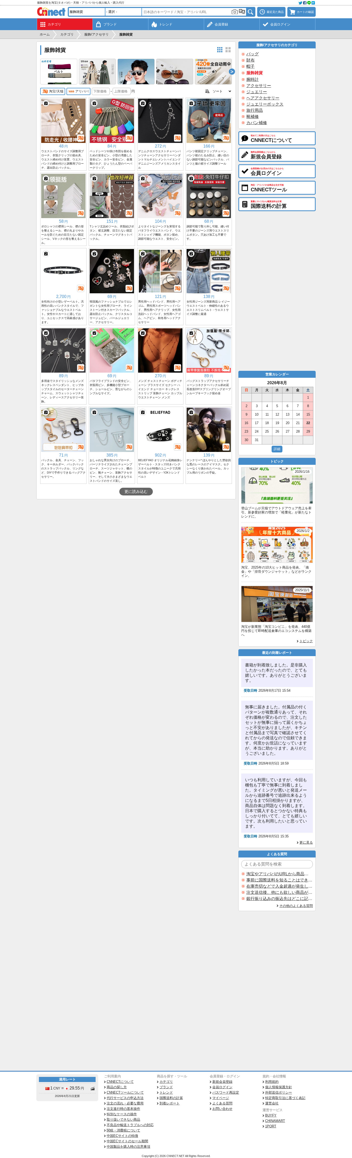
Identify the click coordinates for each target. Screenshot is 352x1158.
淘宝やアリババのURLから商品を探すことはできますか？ (279, 874)
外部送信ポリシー (278, 1092)
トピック (306, 641)
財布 (250, 60)
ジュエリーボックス (264, 104)
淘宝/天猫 (56, 91)
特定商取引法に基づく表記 (285, 1098)
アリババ (82, 91)
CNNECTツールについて (125, 1092)
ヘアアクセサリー (262, 98)
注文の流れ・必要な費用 (125, 1103)
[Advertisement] (136, 538)
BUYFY (270, 1115)
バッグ (252, 54)
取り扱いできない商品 (123, 1119)
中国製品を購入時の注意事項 (128, 1146)
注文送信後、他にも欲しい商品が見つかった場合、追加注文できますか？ (279, 892)
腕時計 (252, 79)
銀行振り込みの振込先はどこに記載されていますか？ (279, 898)
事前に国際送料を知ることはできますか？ (279, 880)
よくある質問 (222, 1103)
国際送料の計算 (171, 1098)
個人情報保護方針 (278, 1087)
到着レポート (170, 1103)
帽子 (250, 66)
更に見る (306, 842)
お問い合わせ (222, 1109)
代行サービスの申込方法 (125, 1098)
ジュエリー (256, 92)
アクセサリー (258, 85)
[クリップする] (46, 103)
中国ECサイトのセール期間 (127, 1141)
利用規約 (272, 1082)
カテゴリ (166, 1082)
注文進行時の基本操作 (123, 1109)
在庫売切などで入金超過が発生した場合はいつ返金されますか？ (279, 886)
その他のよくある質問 (296, 906)
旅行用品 (254, 110)
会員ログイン (222, 1087)
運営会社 (272, 1103)
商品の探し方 (117, 1087)
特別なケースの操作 (122, 1114)
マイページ (220, 1098)
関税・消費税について (123, 1130)
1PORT (270, 1126)
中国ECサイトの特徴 (122, 1136)
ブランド (166, 1087)
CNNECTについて (120, 1082)
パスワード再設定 (225, 1092)
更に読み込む (136, 492)
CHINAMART (275, 1121)
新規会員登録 (222, 1082)
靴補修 (252, 116)
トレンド (166, 1092)
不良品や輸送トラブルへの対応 (130, 1125)
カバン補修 (256, 123)
